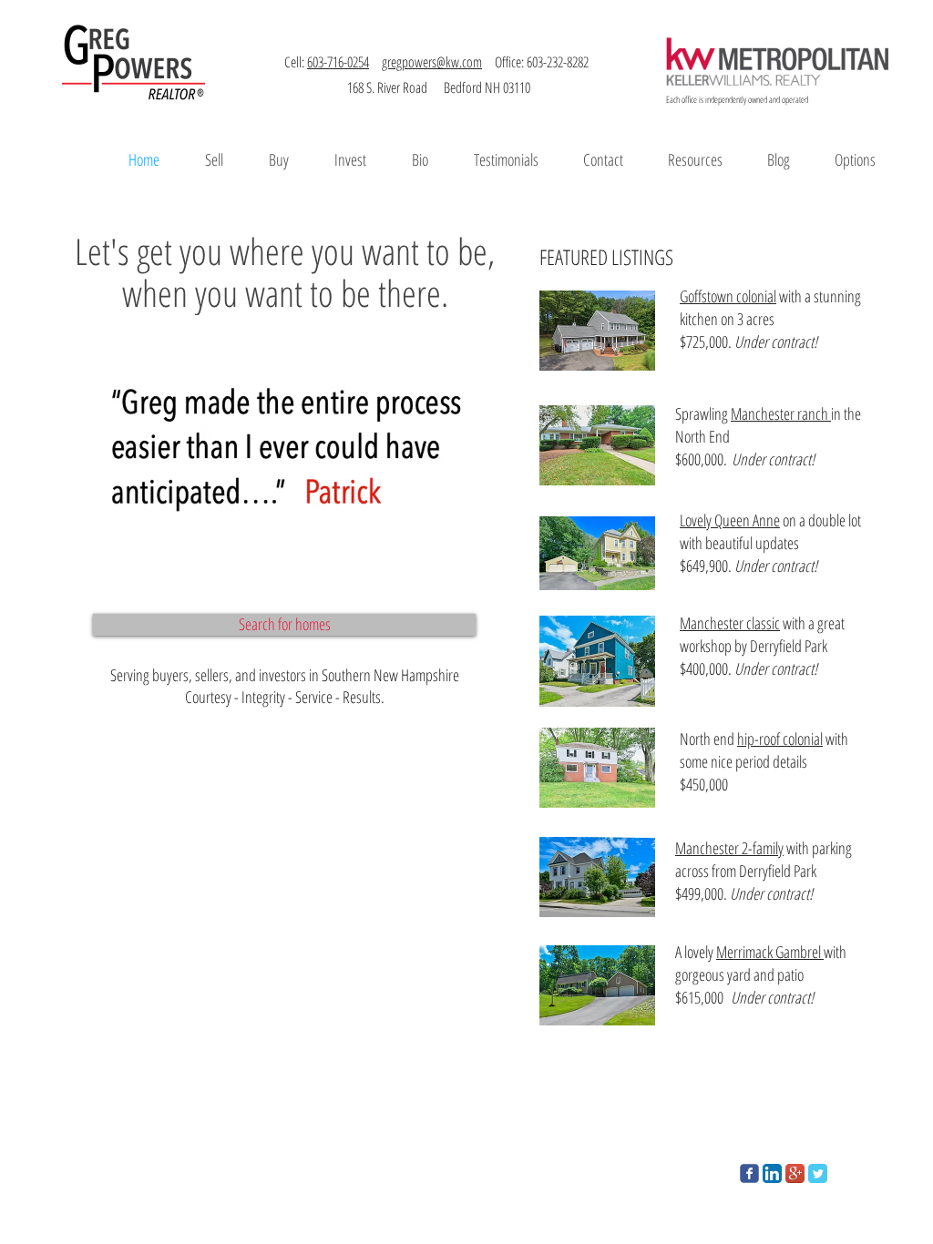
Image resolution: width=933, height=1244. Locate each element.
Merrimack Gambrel (770, 952)
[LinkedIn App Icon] (772, 1173)
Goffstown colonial (728, 296)
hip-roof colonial (780, 738)
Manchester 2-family (729, 848)
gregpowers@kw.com (432, 62)
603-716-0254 (338, 62)
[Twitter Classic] (817, 1173)
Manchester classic (730, 623)
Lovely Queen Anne (730, 520)
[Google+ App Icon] (795, 1173)
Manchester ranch (781, 413)
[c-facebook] (749, 1173)
